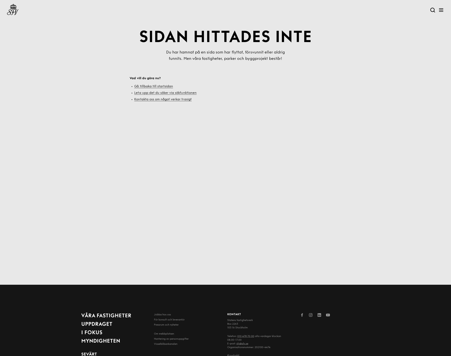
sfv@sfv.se (242, 343)
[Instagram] (310, 316)
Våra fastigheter (106, 316)
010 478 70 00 (245, 336)
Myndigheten (100, 341)
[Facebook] (302, 316)
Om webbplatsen (164, 334)
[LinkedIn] (319, 316)
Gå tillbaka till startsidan (153, 86)
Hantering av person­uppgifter (171, 339)
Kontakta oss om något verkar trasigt (162, 99)
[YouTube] (328, 316)
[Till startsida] (13, 10)
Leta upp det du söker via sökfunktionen (165, 93)
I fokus (91, 333)
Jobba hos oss (162, 314)
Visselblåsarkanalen (165, 344)
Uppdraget (96, 324)
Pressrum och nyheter (166, 325)
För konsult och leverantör (169, 320)
